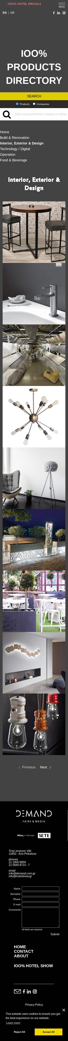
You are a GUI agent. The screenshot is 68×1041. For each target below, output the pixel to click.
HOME (20, 947)
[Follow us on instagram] (35, 991)
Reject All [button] (19, 1031)
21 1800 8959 (17, 862)
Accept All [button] (49, 1031)
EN (5, 12)
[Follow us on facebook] (24, 991)
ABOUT (21, 956)
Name (17, 888)
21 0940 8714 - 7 (19, 864)
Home (4, 132)
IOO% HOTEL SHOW (33, 965)
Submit (55, 934)
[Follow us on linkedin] (29, 991)
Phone (16, 899)
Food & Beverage (13, 160)
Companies (43, 104)
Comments (15, 909)
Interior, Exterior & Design (21, 143)
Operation (7, 154)
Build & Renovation (14, 138)
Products (24, 104)
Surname (15, 893)
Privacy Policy (34, 1004)
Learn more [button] (13, 1022)
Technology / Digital (15, 149)
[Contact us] (17, 991)
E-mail (16, 904)
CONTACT (23, 951)
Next (43, 767)
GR (12, 12)
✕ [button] (64, 1010)
